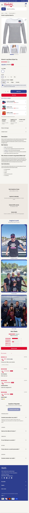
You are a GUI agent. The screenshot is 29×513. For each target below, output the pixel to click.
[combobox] (16, 8)
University (18, 81)
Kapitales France (5, 492)
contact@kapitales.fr (10, 474)
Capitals (4, 81)
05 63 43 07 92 (3, 474)
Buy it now (14, 93)
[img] (4, 355)
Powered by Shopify (10, 492)
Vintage (12, 81)
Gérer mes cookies (15, 492)
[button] (2, 4)
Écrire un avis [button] (14, 347)
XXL (15, 76)
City (8, 81)
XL (12, 76)
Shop (6, 13)
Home (2, 13)
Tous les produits (12, 13)
